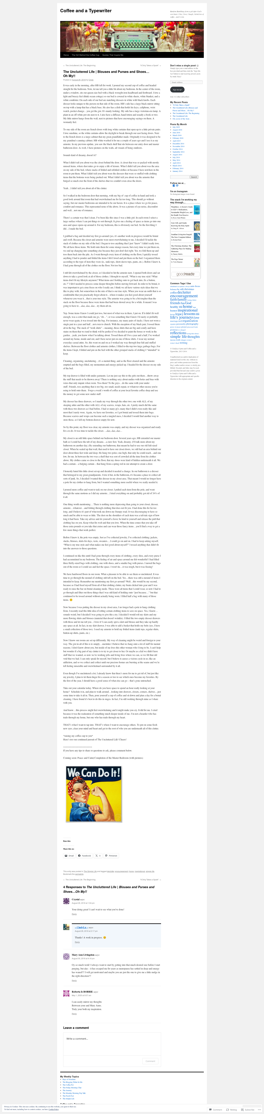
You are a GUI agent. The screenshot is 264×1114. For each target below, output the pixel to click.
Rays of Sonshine (69, 1079)
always (187, 286)
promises (174, 329)
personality (181, 323)
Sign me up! (177, 89)
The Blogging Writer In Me (72, 1082)
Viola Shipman (177, 262)
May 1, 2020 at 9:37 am (81, 995)
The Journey (67, 1090)
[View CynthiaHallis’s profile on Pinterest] (177, 185)
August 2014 (177, 154)
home (131, 871)
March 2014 (177, 165)
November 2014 (178, 146)
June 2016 (176, 132)
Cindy (91, 79)
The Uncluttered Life (180, 116)
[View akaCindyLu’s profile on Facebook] (174, 185)
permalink (79, 874)
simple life (150, 871)
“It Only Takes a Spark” (150, 65)
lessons (189, 313)
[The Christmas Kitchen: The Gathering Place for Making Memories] (198, 251)
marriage (174, 321)
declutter (110, 871)
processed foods (192, 327)
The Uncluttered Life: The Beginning (79, 65)
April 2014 (177, 163)
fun (183, 303)
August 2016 (177, 129)
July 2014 (176, 157)
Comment (150, 1061)
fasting (189, 300)
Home (66, 54)
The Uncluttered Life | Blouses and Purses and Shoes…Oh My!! (106, 73)
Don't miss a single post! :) (184, 65)
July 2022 (176, 127)
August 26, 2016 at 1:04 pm (83, 903)
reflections (178, 332)
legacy (179, 314)
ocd (180, 320)
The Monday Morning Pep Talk (74, 1093)
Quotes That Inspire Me (112, 54)
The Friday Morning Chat (72, 1087)
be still (180, 289)
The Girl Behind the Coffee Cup (85, 54)
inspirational (140, 871)
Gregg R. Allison (178, 228)
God (188, 302)
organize (173, 324)
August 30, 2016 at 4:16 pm (83, 958)
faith (173, 299)
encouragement (121, 871)
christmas (189, 289)
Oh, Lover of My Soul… (182, 118)
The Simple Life (90, 871)
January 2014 (177, 171)
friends (175, 302)
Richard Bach (177, 240)
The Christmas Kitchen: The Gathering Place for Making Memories (181, 249)
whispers (184, 340)
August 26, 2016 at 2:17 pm (86, 931)
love (196, 317)
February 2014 (178, 168)
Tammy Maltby (178, 254)
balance (173, 289)
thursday (173, 340)
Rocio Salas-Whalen (179, 218)
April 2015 (177, 140)
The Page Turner (177, 259)
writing (183, 342)
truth (178, 339)
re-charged (181, 330)
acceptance (181, 286)
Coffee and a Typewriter (86, 10)
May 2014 (176, 160)
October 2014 (178, 149)
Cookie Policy (54, 1109)
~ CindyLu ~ (81, 927)
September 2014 (178, 152)
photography (192, 323)
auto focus (195, 286)
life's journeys (182, 317)
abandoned (173, 286)
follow (194, 300)
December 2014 (178, 143)
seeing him (190, 333)
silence (196, 333)
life (198, 314)
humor (173, 310)
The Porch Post (68, 1096)
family (182, 299)
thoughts (193, 336)
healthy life (176, 307)
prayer (184, 326)
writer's (189, 340)
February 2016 (178, 138)
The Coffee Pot (68, 1085)
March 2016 (177, 135)
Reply (74, 914)
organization (190, 321)
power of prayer (175, 327)
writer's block (174, 343)
